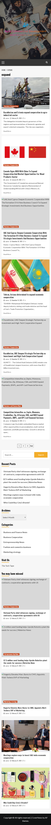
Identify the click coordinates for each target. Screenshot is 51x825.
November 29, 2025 (17, 359)
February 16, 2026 (17, 118)
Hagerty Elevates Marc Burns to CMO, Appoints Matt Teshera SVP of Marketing (24, 488)
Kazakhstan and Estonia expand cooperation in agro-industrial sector (25, 114)
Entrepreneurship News (13, 542)
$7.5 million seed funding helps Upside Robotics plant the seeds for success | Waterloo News (24, 480)
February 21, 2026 (17, 666)
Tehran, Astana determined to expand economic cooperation (23, 296)
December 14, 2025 (17, 300)
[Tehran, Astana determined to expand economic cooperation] (26, 275)
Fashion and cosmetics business (17, 547)
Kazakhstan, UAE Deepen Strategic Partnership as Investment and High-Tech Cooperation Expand (24, 355)
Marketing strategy (12, 552)
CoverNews (37, 817)
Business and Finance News (12, 406)
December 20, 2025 (17, 241)
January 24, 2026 (16, 180)
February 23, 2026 (17, 618)
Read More (7, 131)
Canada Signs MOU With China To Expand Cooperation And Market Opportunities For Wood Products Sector (23, 174)
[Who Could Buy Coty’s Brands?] (26, 784)
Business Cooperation (11, 106)
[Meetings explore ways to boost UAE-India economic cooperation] (26, 736)
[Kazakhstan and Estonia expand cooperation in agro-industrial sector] (26, 93)
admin (7, 118)
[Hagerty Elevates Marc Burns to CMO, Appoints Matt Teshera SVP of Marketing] (26, 689)
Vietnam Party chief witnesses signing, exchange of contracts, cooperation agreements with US (24, 473)
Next (31, 445)
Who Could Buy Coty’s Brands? (16, 502)
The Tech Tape (8, 566)
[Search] (46, 62)
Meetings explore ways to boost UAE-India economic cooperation (22, 496)
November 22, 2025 (17, 421)
